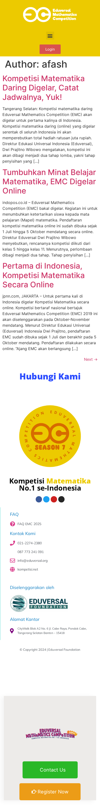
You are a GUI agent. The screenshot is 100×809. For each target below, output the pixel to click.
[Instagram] (61, 499)
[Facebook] (39, 499)
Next (91, 359)
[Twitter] (46, 499)
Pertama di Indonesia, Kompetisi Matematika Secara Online (43, 275)
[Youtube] (54, 499)
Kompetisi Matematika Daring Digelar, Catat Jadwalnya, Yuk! (43, 88)
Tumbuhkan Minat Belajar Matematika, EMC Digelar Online (49, 181)
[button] (50, 36)
